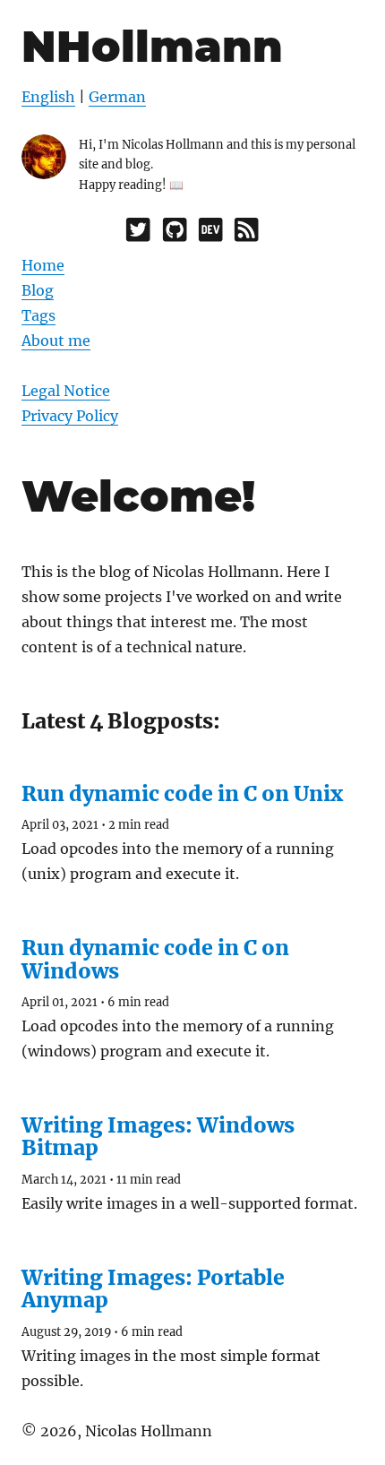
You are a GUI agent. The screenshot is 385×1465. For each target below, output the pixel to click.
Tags (38, 315)
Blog (37, 290)
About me (55, 340)
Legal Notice (65, 391)
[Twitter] (138, 234)
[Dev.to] (210, 234)
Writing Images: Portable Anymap (153, 1288)
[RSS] (246, 234)
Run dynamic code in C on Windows (155, 959)
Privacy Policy (69, 416)
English (48, 97)
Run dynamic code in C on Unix (182, 793)
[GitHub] (174, 234)
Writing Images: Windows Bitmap (158, 1136)
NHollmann (152, 46)
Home (42, 265)
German (117, 97)
